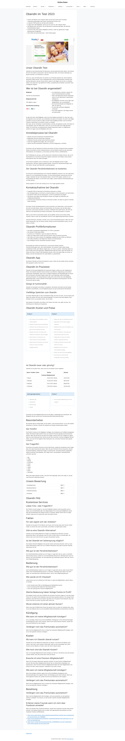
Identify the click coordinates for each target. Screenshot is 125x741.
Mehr (85, 6)
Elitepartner (51, 6)
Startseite (28, 6)
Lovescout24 (69, 6)
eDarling (60, 6)
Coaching (92, 6)
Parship (35, 6)
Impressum (29, 733)
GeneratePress (70, 739)
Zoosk (78, 6)
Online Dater (62, 2)
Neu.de (42, 6)
